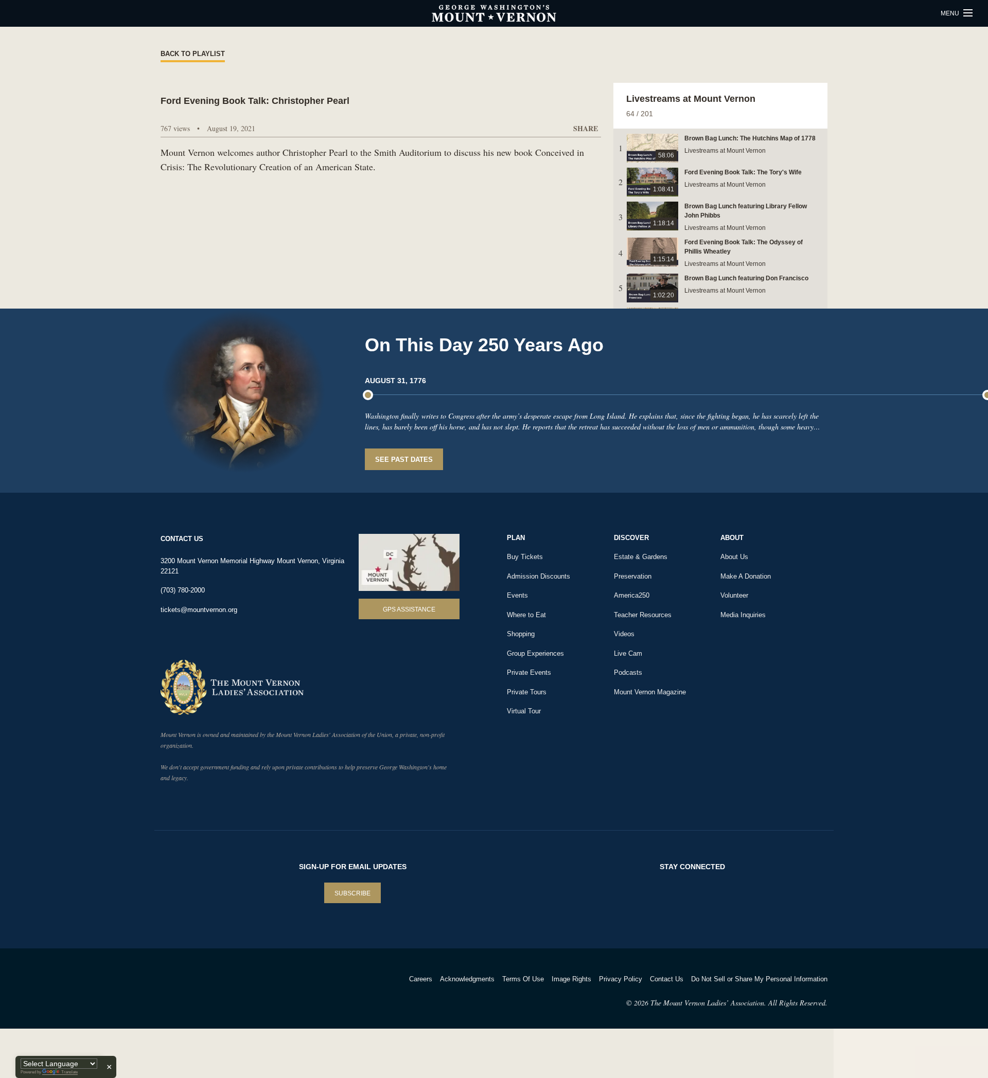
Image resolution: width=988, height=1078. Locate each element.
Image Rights (571, 979)
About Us (734, 557)
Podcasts (628, 672)
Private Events (529, 672)
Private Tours (526, 692)
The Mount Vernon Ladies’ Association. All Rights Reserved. (738, 1003)
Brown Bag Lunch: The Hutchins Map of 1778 (750, 138)
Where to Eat (526, 615)
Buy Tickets (525, 557)
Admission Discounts (538, 576)
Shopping (521, 634)
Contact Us (666, 979)
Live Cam (628, 653)
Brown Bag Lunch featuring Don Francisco (746, 278)
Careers (420, 979)
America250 (631, 595)
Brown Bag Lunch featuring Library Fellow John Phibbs (745, 211)
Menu (951, 13)
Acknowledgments (467, 979)
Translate (69, 1072)
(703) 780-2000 (183, 590)
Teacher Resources (643, 615)
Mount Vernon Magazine (650, 692)
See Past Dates (404, 459)
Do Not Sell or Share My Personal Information (759, 979)
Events (517, 595)
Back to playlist (193, 54)
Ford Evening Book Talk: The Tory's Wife (743, 172)
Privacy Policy (620, 979)
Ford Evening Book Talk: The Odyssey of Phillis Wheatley (743, 247)
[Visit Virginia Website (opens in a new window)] (251, 992)
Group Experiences (535, 653)
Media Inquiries (743, 615)
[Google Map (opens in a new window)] (409, 562)
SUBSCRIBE (352, 893)
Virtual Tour (524, 711)
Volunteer (734, 595)
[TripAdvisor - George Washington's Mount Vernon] (189, 992)
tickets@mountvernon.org (199, 610)
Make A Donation (745, 576)
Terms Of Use (523, 979)
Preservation (632, 576)
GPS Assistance (409, 609)
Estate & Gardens (640, 557)
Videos (624, 634)
